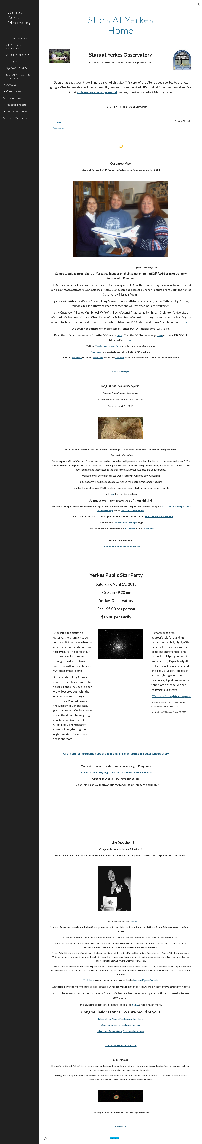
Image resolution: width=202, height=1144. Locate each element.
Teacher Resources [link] (16, 111)
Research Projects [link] (16, 104)
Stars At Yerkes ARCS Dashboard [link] (18, 76)
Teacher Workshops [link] (17, 117)
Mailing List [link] (12, 61)
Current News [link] (14, 91)
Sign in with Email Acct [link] (18, 68)
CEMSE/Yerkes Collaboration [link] (14, 46)
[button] (198, 4)
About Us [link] (11, 84)
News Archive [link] (13, 97)
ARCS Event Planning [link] (17, 54)
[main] (120, 25)
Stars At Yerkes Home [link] (18, 38)
